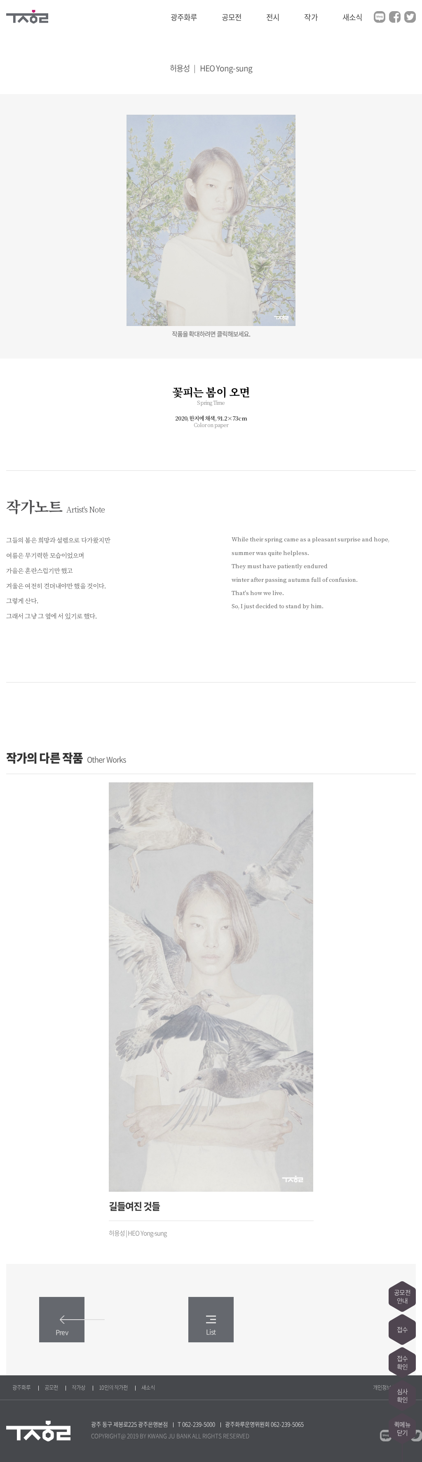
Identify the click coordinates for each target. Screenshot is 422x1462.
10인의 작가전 (113, 1387)
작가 (310, 17)
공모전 (231, 17)
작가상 (78, 1387)
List (210, 1332)
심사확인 (402, 1395)
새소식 (352, 17)
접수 (402, 1329)
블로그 (379, 17)
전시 (272, 17)
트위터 (410, 17)
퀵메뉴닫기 (402, 1428)
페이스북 (395, 17)
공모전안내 (402, 1296)
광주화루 (184, 17)
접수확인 (402, 1362)
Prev (62, 1332)
